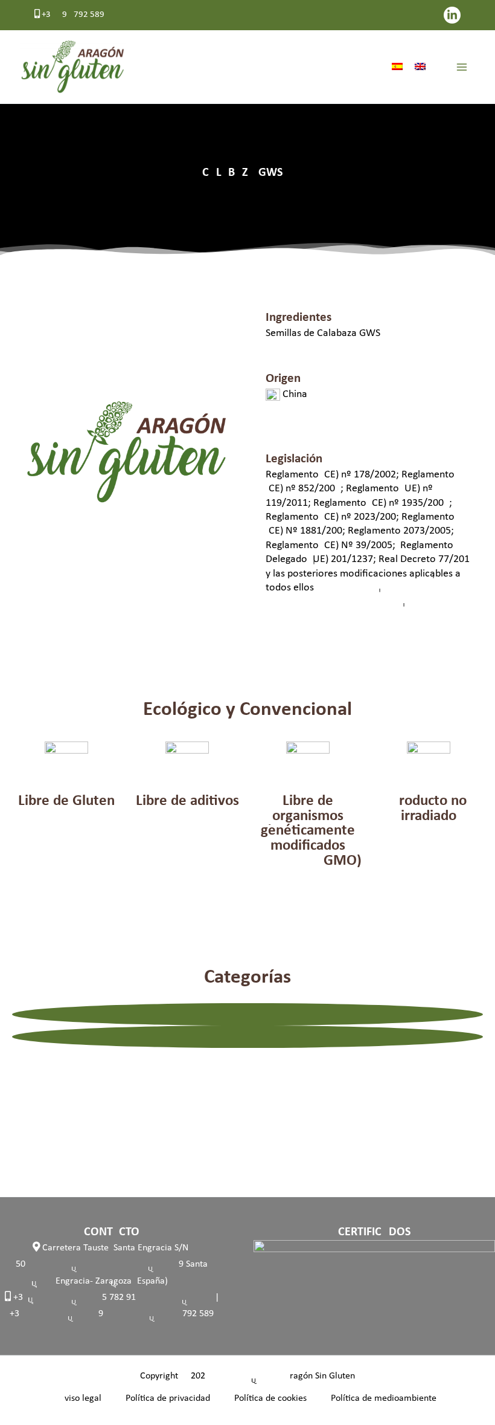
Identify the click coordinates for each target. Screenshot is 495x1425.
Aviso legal (80, 1398)
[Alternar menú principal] (462, 66)
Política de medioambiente (383, 1398)
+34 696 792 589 (72, 14)
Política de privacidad (168, 1398)
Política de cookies (270, 1398)
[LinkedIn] (452, 15)
